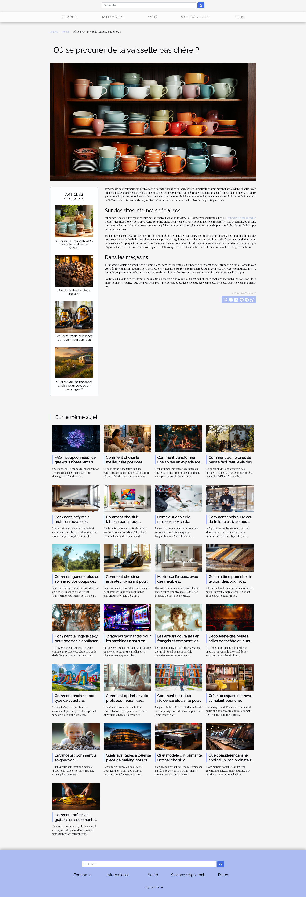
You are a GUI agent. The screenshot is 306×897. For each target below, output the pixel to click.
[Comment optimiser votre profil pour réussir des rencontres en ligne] (127, 676)
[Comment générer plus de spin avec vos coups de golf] (76, 557)
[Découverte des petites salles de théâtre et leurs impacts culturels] (230, 617)
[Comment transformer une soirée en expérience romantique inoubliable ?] (178, 438)
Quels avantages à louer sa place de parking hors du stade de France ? (128, 760)
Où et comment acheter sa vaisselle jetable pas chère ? (74, 244)
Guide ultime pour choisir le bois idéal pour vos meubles (230, 581)
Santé (152, 17)
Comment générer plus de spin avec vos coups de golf (77, 581)
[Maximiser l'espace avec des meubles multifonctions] (178, 557)
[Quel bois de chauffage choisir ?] (74, 270)
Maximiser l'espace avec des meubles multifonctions (177, 581)
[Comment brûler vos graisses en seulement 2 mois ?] (76, 796)
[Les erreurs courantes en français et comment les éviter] (178, 617)
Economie (69, 17)
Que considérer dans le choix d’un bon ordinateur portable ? (230, 760)
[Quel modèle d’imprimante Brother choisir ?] (178, 736)
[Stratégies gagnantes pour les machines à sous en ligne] (127, 617)
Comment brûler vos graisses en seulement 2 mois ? (75, 819)
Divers (239, 17)
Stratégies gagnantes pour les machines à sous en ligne (128, 641)
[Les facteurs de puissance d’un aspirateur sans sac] (74, 316)
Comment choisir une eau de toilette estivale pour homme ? (230, 522)
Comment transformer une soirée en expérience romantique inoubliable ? (178, 462)
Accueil (54, 31)
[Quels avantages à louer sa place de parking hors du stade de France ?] (127, 736)
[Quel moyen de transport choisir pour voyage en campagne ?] (74, 362)
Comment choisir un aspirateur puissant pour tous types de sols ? (126, 581)
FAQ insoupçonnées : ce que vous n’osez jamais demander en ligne (75, 462)
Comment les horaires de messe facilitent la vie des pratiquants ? (230, 462)
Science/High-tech (195, 17)
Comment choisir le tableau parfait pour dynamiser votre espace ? (127, 522)
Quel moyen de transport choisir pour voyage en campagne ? (74, 385)
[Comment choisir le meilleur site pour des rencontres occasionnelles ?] (127, 438)
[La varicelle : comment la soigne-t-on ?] (76, 736)
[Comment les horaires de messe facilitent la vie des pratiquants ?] (230, 438)
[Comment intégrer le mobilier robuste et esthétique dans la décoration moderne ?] (76, 498)
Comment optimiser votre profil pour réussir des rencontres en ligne (127, 700)
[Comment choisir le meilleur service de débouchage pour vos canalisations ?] (178, 498)
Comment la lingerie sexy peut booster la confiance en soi (76, 641)
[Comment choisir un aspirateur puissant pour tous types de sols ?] (127, 557)
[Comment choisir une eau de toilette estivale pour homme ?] (230, 498)
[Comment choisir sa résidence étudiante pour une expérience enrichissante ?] (178, 676)
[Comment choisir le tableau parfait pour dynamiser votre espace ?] (127, 498)
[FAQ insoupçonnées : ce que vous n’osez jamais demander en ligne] (76, 438)
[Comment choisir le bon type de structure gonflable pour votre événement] (76, 676)
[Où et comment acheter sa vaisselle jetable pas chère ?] (74, 220)
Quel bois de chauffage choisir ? (74, 291)
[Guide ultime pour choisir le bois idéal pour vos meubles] (230, 557)
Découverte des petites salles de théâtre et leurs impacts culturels (229, 641)
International (112, 17)
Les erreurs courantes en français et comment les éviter (178, 641)
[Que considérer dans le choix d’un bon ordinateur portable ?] (230, 736)
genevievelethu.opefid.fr (241, 217)
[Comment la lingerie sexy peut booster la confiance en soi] (76, 617)
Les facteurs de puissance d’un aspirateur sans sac (74, 337)
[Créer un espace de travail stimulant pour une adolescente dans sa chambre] (230, 676)
